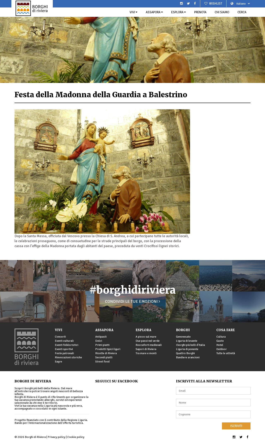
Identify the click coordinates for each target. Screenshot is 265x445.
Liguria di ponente (187, 349)
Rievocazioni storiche (68, 357)
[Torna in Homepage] (32, 8)
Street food (102, 361)
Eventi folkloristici (66, 345)
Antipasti (101, 336)
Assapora (153, 12)
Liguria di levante (186, 341)
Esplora (177, 12)
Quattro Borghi (185, 353)
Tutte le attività (225, 353)
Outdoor (221, 349)
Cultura (221, 336)
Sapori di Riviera (146, 349)
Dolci (98, 341)
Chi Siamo (222, 12)
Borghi (183, 330)
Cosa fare (225, 330)
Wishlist (215, 3)
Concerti (60, 336)
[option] (132, 41)
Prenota (200, 12)
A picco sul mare (146, 336)
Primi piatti (102, 345)
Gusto (220, 341)
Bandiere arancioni (188, 357)
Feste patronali (64, 353)
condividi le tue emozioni (132, 301)
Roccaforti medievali (149, 345)
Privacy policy (56, 437)
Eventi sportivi (64, 349)
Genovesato (183, 336)
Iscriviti (236, 426)
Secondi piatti (103, 357)
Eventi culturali (64, 341)
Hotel (219, 345)
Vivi (133, 12)
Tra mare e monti (146, 353)
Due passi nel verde (148, 341)
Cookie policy (75, 437)
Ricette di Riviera (106, 353)
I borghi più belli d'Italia (190, 345)
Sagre (58, 361)
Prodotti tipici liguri (107, 349)
